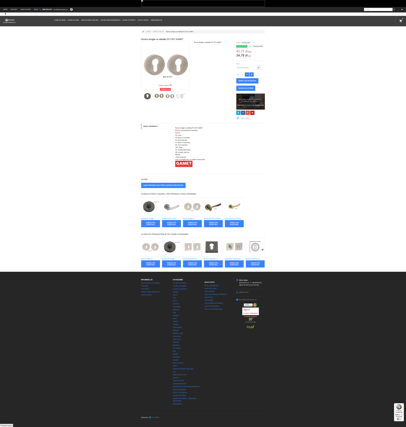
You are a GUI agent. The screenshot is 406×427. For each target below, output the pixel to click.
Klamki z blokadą (180, 289)
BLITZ (175, 301)
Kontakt (14, 9)
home (5, 9)
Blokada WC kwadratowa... (233, 259)
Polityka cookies (212, 306)
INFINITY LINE (178, 333)
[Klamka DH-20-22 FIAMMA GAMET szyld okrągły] (213, 206)
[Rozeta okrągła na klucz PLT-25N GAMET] (192, 206)
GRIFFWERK (177, 327)
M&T (174, 351)
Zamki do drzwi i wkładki (90, 20)
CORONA (176, 310)
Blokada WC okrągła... (148, 218)
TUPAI (175, 366)
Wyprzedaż (177, 404)
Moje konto (210, 282)
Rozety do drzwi (180, 392)
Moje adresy (210, 291)
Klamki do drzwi (60, 20)
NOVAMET (176, 357)
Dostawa (144, 286)
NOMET (175, 354)
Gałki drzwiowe (179, 389)
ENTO (175, 318)
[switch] (399, 419)
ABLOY (175, 295)
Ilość (237, 74)
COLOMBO (176, 307)
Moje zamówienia (212, 285)
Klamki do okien (73, 20)
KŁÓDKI (175, 292)
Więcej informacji (150, 126)
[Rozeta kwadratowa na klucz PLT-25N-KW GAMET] (192, 247)
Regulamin (209, 300)
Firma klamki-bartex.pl (150, 292)
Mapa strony (26, 9)
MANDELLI (176, 345)
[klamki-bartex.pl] (25, 21)
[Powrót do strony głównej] (143, 31)
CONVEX (176, 304)
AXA (174, 298)
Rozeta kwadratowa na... (190, 259)
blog (36, 9)
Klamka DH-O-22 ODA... (169, 218)
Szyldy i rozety (143, 20)
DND (174, 312)
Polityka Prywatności (214, 309)
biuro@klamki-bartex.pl (60, 9)
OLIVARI (176, 360)
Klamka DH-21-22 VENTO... (233, 218)
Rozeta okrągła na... (189, 218)
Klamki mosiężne (179, 286)
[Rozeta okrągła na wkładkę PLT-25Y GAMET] (148, 96)
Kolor (238, 64)
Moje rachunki (211, 288)
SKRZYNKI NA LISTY (180, 375)
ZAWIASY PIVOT (178, 381)
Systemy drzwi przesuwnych (110, 20)
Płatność (145, 289)
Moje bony (209, 297)
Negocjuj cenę (245, 88)
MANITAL (176, 342)
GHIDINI (175, 324)
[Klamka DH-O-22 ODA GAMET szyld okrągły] (171, 206)
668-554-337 (47, 9)
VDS (174, 372)
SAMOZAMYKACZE (156, 20)
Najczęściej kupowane (150, 283)
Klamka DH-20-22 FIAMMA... (213, 218)
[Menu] (402, 404)
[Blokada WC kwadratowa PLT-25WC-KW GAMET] (234, 247)
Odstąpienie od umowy (214, 303)
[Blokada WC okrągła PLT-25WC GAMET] (150, 206)
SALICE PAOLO (178, 363)
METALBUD (177, 348)
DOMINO (176, 315)
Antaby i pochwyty (129, 20)
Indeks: (238, 42)
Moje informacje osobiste (216, 294)
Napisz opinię (244, 118)
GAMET (148, 31)
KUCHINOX (177, 336)
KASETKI (176, 378)
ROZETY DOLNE (158, 31)
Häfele (176, 330)
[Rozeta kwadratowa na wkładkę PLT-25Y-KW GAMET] (213, 247)
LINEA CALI (177, 339)
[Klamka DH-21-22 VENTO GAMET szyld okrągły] (234, 206)
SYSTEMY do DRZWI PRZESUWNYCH (186, 386)
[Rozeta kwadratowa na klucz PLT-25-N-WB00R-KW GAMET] (255, 247)
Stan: (250, 46)
